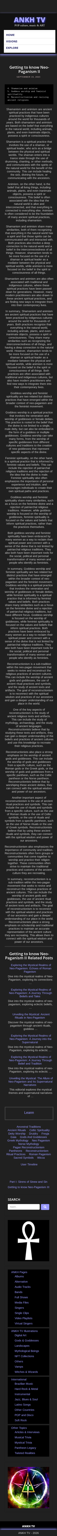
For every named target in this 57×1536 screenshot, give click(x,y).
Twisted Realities (25, 1453)
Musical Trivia (23, 1437)
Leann (29, 1112)
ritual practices (15, 1154)
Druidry (33, 1133)
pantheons (15, 1150)
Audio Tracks (23, 1286)
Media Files (22, 1302)
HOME (10, 35)
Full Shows (21, 1297)
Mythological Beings (27, 1350)
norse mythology (28, 1143)
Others (19, 1361)
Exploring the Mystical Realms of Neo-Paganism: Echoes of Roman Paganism (30, 968)
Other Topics (19, 1427)
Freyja (45, 1133)
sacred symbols (24, 1157)
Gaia (13, 1137)
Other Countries (24, 1409)
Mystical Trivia (23, 1442)
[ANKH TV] (28, 1260)
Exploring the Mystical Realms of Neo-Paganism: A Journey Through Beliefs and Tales (30, 993)
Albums (19, 1276)
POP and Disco (24, 1415)
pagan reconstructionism (28, 1147)
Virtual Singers (24, 1323)
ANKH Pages (19, 1272)
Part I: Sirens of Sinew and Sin (28, 1181)
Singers (19, 1307)
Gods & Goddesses (27, 1340)
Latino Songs (23, 1404)
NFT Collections (24, 1356)
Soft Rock (21, 1420)
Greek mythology (17, 1140)
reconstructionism (37, 1150)
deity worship (16, 1133)
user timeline (29, 1164)
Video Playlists (23, 1318)
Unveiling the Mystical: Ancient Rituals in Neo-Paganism (31, 1016)
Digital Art (20, 1335)
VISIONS (11, 41)
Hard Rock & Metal (26, 1388)
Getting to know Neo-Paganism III (28, 1187)
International (18, 1379)
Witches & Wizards (26, 1371)
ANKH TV (29, 19)
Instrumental (22, 1394)
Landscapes (22, 1345)
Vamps (19, 1366)
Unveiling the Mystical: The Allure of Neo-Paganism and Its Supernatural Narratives (30, 1081)
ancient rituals (17, 1130)
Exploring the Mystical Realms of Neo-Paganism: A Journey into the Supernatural (30, 1039)
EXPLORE (12, 48)
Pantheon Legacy (25, 1447)
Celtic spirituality (39, 1130)
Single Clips (22, 1313)
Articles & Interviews (27, 1432)
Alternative (21, 1281)
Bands (18, 1292)
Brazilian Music (24, 1383)
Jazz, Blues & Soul (26, 1399)
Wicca (41, 1157)
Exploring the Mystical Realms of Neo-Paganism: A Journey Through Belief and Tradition (30, 1060)
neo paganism (41, 1140)
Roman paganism (40, 1154)
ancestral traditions (29, 1126)
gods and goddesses (33, 1137)
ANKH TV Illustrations (24, 1331)
